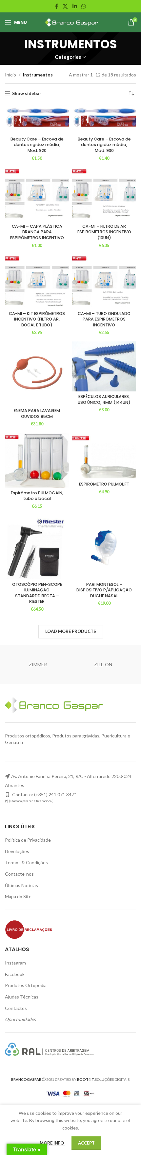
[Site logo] (70, 22)
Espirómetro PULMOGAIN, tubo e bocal (37, 496)
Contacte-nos (19, 874)
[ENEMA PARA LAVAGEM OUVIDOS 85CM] (37, 373)
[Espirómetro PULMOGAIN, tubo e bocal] (37, 460)
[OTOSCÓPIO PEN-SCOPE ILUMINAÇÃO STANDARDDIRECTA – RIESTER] (37, 547)
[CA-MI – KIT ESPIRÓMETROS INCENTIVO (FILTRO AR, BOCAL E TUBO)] (37, 281)
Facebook (15, 974)
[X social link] (65, 6)
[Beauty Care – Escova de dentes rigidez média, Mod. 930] (104, 119)
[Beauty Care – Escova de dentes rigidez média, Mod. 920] (37, 119)
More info (52, 1143)
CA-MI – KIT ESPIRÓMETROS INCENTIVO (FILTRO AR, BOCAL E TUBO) (37, 319)
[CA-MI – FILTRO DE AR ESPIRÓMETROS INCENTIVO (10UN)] (104, 194)
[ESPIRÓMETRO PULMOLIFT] (104, 456)
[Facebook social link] (56, 6)
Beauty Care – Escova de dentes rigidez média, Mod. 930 (104, 144)
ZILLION (103, 664)
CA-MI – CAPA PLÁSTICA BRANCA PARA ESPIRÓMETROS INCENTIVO (37, 231)
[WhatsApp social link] (83, 6)
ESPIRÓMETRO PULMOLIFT (104, 484)
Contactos (16, 1008)
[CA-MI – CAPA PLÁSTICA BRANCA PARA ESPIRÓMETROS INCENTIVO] (37, 194)
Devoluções (17, 851)
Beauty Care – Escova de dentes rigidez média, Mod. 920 (37, 144)
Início (10, 74)
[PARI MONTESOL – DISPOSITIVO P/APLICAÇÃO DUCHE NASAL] (104, 547)
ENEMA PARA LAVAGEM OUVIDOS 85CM (37, 413)
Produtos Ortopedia (26, 985)
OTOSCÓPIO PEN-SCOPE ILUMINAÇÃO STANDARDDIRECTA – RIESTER (37, 593)
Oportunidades (20, 1019)
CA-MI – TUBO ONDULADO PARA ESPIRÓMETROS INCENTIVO (104, 319)
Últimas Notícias (21, 885)
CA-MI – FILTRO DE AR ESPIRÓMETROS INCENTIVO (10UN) (104, 231)
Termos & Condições (26, 862)
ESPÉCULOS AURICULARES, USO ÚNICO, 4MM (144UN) (104, 399)
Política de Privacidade (28, 840)
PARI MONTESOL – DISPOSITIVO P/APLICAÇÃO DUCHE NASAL (104, 590)
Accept (86, 1143)
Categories (68, 57)
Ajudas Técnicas (21, 996)
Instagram (15, 962)
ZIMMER (38, 664)
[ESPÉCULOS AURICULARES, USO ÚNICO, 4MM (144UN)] (104, 366)
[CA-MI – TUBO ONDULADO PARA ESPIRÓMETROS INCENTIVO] (104, 281)
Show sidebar (26, 93)
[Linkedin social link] (74, 6)
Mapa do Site (18, 896)
